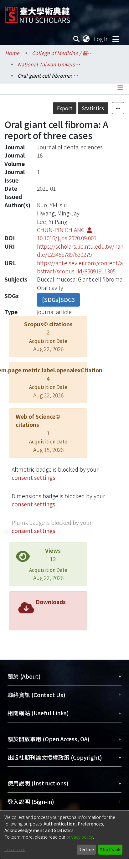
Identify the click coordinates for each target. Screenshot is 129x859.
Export (64, 108)
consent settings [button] (33, 477)
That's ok (110, 849)
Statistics (93, 108)
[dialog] (64, 835)
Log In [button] (102, 39)
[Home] (37, 13)
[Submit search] (76, 39)
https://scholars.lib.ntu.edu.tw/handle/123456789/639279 (80, 250)
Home (12, 53)
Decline (86, 849)
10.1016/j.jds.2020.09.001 (66, 238)
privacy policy (79, 837)
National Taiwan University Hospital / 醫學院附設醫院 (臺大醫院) (49, 64)
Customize (14, 849)
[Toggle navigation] (115, 39)
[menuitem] (86, 39)
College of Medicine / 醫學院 (63, 53)
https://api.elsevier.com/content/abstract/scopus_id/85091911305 (80, 267)
